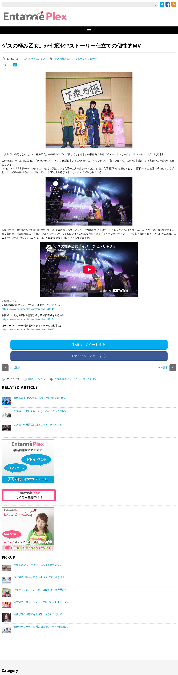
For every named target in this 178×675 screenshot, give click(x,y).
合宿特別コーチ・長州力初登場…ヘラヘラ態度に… (41, 626)
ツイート (6, 64)
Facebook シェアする (89, 355)
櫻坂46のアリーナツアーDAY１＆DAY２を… (37, 564)
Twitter (162, 4)
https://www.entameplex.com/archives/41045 (28, 329)
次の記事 (165, 367)
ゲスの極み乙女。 (64, 58)
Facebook (167, 4)
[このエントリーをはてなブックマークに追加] (15, 65)
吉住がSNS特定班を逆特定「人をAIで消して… (39, 614)
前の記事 (12, 367)
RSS (173, 4)
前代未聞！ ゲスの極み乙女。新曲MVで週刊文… (40, 397)
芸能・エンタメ (36, 58)
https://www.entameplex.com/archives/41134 (28, 319)
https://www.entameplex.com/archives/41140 (28, 309)
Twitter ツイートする (89, 344)
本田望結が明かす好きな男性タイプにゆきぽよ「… (41, 577)
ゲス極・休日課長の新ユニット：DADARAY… (38, 424)
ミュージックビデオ (86, 58)
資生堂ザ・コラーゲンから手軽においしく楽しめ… (41, 601)
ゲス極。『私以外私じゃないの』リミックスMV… (41, 411)
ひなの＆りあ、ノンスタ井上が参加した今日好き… (41, 589)
